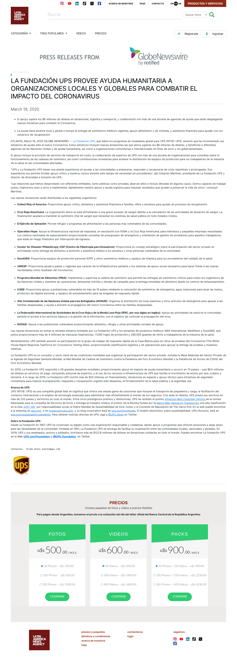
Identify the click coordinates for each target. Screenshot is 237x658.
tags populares (52, 33)
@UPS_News (116, 414)
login (130, 636)
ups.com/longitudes (124, 410)
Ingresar (217, 33)
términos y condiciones (95, 636)
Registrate (191, 33)
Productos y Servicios (205, 3)
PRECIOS (101, 33)
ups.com (36, 410)
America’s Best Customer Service (185, 399)
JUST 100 (29, 406)
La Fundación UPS (84, 141)
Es (175, 3)
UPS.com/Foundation (37, 436)
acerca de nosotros (121, 3)
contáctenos (135, 631)
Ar (179, 3)
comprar (57, 596)
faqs (142, 3)
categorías (20, 33)
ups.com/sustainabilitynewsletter (31, 414)
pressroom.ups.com (61, 410)
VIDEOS (81, 33)
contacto (158, 3)
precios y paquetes (93, 631)
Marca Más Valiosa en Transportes (178, 403)
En (172, 3)
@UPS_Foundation (64, 436)
